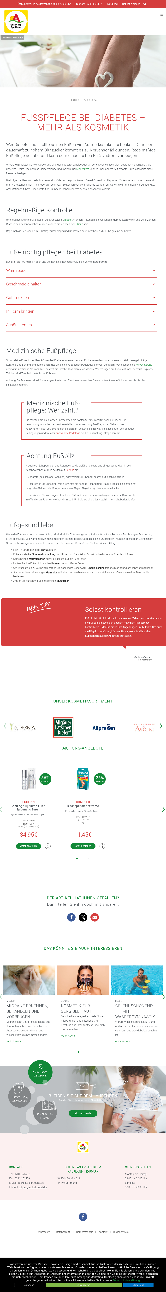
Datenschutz (63, 1231)
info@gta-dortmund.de (31, 1182)
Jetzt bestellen (28, 845)
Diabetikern (82, 169)
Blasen (68, 219)
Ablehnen (29, 1285)
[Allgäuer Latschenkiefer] (63, 727)
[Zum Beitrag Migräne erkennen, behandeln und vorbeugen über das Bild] (29, 980)
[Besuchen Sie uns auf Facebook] (83, 1217)
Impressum (43, 1231)
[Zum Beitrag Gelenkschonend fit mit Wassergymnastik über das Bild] (137, 980)
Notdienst (112, 3)
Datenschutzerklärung (126, 1280)
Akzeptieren (83, 1285)
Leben (118, 1001)
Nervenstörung (144, 364)
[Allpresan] (104, 727)
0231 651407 (94, 4)
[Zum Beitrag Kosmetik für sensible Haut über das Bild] (83, 980)
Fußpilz (78, 224)
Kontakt (103, 1231)
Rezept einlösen (131, 3)
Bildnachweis (121, 1231)
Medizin (10, 1001)
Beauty (74, 100)
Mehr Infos (138, 1285)
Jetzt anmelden (83, 1113)
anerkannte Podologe (68, 433)
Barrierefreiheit (84, 1231)
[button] (162, 724)
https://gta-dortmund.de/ (33, 1187)
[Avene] (144, 727)
